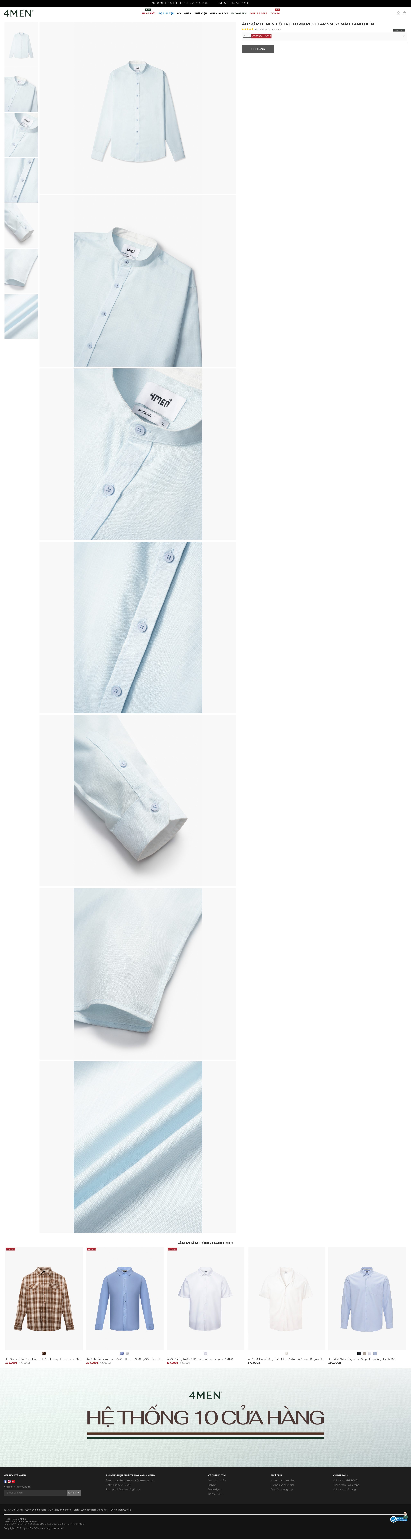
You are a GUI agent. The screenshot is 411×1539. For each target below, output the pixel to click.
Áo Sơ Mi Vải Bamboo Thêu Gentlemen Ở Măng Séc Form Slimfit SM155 (130, 1359)
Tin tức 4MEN (215, 1494)
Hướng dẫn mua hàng (283, 1480)
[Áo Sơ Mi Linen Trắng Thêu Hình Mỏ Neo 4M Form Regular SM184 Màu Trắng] (286, 1353)
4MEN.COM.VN (34, 1528)
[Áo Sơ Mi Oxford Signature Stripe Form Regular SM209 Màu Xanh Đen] (359, 1353)
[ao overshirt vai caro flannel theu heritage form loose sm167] (44, 1298)
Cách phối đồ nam (35, 1509)
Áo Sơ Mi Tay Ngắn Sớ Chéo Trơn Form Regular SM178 (200, 1359)
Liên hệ (212, 1485)
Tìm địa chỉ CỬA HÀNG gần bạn (123, 1489)
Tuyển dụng (214, 1489)
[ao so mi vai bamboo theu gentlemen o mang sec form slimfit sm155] (125, 1298)
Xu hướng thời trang (59, 1509)
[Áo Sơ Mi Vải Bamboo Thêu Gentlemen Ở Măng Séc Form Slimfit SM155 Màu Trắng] (127, 1353)
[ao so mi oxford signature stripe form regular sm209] (367, 1298)
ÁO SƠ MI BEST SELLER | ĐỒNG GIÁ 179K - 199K (264, 3)
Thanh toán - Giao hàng (346, 1485)
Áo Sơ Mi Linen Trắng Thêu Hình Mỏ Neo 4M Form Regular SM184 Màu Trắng (295, 1359)
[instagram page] (9, 1481)
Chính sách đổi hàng (344, 1489)
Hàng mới (148, 12)
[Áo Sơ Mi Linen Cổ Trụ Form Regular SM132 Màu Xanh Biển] (21, 44)
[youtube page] (13, 1481)
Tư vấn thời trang (13, 1509)
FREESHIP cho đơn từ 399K (318, 3)
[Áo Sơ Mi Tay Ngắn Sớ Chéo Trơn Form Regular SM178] (206, 1353)
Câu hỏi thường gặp (282, 1489)
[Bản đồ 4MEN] (205, 1417)
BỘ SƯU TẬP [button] (166, 13)
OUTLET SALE (258, 13)
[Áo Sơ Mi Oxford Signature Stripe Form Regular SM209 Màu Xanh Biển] (375, 1353)
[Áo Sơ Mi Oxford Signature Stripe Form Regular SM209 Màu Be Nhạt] (364, 1353)
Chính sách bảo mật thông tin (90, 1509)
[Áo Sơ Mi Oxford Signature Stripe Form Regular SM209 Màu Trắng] (370, 1353)
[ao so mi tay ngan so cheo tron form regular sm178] (205, 1298)
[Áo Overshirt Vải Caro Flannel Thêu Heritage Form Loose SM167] (44, 1353)
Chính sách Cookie (120, 1509)
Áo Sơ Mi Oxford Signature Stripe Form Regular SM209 (362, 1359)
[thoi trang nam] (19, 13)
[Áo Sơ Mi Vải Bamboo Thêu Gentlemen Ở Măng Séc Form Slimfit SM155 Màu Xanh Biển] (122, 1353)
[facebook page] (5, 1481)
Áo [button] (179, 13)
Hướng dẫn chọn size (282, 1485)
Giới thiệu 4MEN (217, 1480)
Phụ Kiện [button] (201, 13)
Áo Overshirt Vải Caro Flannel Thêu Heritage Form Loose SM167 (44, 1359)
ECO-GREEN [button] (239, 13)
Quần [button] (187, 13)
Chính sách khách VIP (345, 1480)
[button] (324, 36)
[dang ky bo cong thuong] (398, 1519)
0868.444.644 (123, 1485)
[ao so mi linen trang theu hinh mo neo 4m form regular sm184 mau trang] (286, 1298)
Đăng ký (73, 1492)
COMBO (275, 12)
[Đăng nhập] (400, 14)
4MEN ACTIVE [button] (219, 13)
